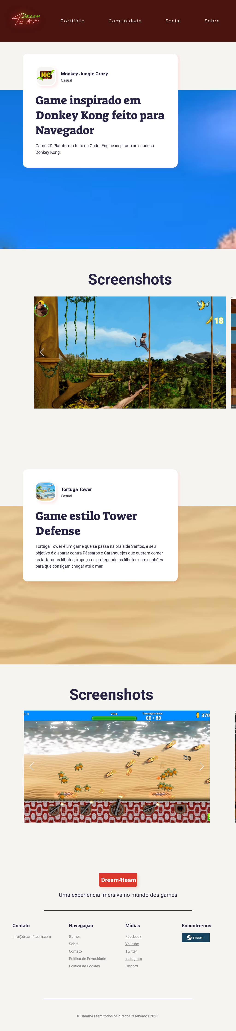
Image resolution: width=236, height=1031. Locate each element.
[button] (73, 21)
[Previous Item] (42, 352)
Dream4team (118, 880)
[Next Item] (218, 352)
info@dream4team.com (31, 936)
